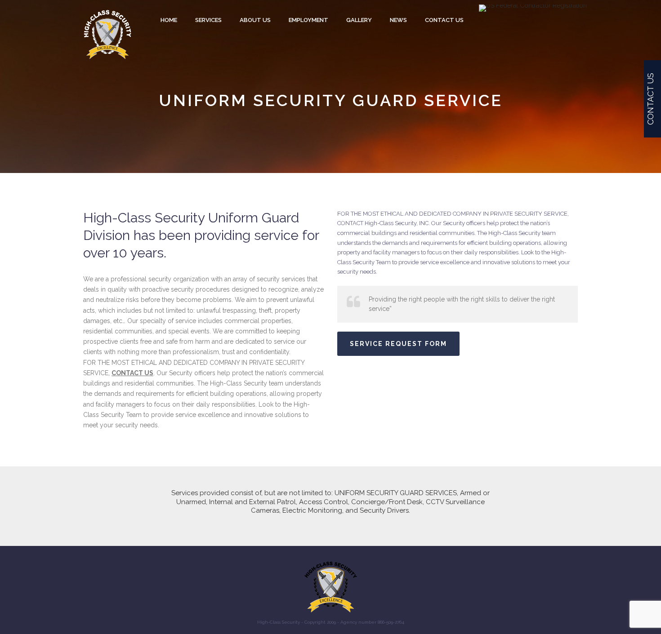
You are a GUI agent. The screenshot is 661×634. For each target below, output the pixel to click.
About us (255, 20)
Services (208, 20)
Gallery (359, 20)
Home (169, 20)
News (398, 20)
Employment (308, 20)
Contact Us (444, 20)
